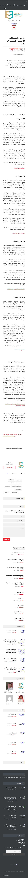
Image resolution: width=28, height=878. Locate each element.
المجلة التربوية (11, 482)
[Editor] (21, 465)
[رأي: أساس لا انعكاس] (21, 717)
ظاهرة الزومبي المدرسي (5, 4)
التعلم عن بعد (19, 479)
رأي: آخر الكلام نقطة (19, 611)
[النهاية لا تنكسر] (21, 745)
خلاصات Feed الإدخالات (20, 840)
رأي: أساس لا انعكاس (18, 618)
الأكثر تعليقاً (16, 548)
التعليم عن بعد (18, 482)
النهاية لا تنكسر (20, 598)
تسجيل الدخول (22, 839)
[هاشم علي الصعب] (20, 698)
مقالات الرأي (21, 594)
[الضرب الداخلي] (21, 754)
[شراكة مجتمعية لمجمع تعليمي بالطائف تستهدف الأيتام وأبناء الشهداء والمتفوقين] (21, 642)
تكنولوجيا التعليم (18, 489)
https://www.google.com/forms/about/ (15, 289)
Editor (11, 49)
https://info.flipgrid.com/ (19, 168)
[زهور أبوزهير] (8, 698)
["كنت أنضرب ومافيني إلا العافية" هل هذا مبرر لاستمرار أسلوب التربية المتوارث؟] (21, 652)
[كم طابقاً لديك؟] (21, 735)
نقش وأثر (23, 843)
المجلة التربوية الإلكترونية (16, 486)
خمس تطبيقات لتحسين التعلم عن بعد (15, 40)
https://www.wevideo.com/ (19, 233)
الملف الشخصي (9, 467)
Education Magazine (11, 871)
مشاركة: (22, 473)
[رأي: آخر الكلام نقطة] (21, 726)
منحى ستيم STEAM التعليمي (17, 552)
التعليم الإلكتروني (11, 479)
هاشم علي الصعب (20, 703)
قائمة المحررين (6, 875)
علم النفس (21, 570)
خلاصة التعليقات (21, 842)
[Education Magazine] (14, 17)
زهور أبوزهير (8, 703)
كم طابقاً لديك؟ (19, 605)
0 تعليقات (12, 50)
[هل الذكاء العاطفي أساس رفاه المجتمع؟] (21, 661)
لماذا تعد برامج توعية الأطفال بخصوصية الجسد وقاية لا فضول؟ (10, 669)
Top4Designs (21, 871)
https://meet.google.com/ (19, 349)
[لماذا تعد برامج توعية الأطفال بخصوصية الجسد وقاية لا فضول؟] (21, 670)
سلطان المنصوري (8, 690)
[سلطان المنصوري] (8, 686)
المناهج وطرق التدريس (19, 554)
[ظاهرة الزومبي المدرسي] (21, 633)
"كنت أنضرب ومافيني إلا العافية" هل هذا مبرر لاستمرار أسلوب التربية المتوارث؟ (10, 651)
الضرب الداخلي (20, 592)
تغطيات (22, 586)
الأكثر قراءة (21, 548)
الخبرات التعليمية (18, 48)
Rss (24, 845)
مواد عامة (21, 562)
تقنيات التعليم (12, 48)
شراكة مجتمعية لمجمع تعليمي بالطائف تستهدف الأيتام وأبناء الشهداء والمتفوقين (19, 5)
